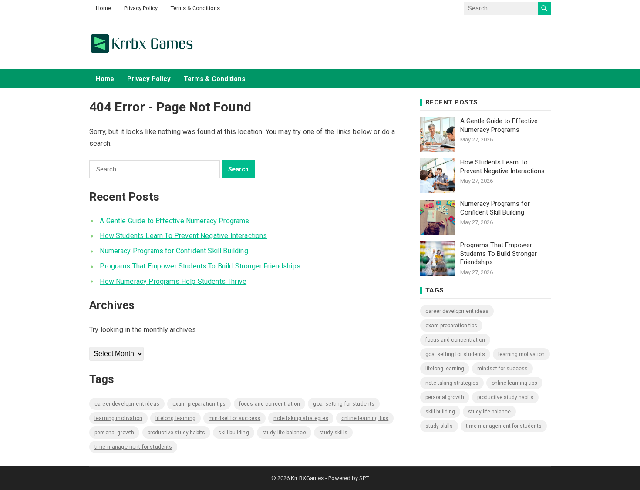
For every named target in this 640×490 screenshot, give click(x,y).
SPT (364, 478)
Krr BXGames (307, 478)
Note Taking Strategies (300, 418)
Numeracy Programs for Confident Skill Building (174, 251)
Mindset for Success (234, 418)
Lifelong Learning (175, 418)
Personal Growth (114, 433)
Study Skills (333, 433)
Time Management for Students (133, 447)
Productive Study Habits (176, 433)
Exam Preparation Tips (199, 404)
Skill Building (233, 433)
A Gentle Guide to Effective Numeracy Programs (174, 221)
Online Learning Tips (364, 418)
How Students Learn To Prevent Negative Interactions (183, 236)
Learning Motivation (118, 418)
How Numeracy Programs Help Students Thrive (173, 281)
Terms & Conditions (195, 8)
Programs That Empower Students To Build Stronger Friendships (200, 266)
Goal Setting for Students (343, 404)
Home (103, 8)
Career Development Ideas (126, 404)
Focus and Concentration (269, 404)
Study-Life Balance (284, 433)
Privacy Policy (141, 8)
